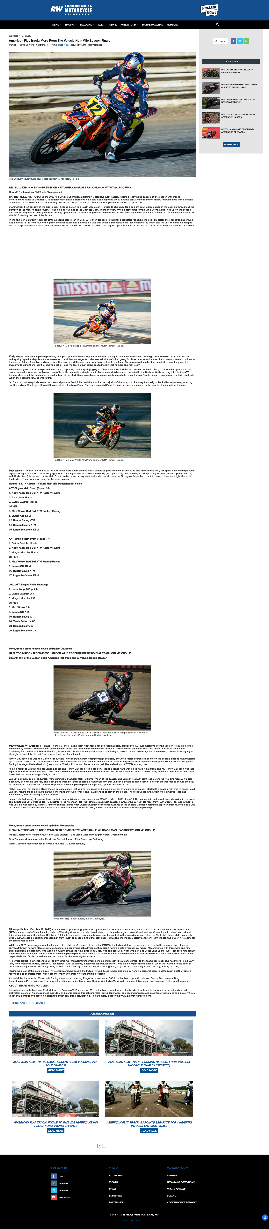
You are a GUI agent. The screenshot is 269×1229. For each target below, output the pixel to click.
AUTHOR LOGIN (131, 1220)
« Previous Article (18, 1002)
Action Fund (128, 24)
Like (100, 1176)
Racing (69, 24)
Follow (99, 1183)
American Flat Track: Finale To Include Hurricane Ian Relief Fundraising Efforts (56, 1124)
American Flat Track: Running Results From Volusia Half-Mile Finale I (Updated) (149, 1063)
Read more (55, 1070)
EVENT (101, 24)
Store (113, 24)
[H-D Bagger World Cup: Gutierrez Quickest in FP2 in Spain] (211, 88)
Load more (230, 144)
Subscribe (97, 1197)
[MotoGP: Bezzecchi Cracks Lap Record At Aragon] (211, 103)
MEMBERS (172, 24)
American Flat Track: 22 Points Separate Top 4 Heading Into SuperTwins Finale (149, 1124)
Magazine (86, 24)
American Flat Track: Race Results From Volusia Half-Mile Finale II (55, 1063)
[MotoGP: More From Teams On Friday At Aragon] (211, 73)
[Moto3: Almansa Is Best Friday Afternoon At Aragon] (211, 132)
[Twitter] (240, 41)
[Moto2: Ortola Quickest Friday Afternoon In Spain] (211, 118)
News (55, 24)
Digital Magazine (152, 24)
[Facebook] (233, 41)
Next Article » (39, 1002)
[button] (217, 24)
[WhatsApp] (246, 41)
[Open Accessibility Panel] (265, 1217)
